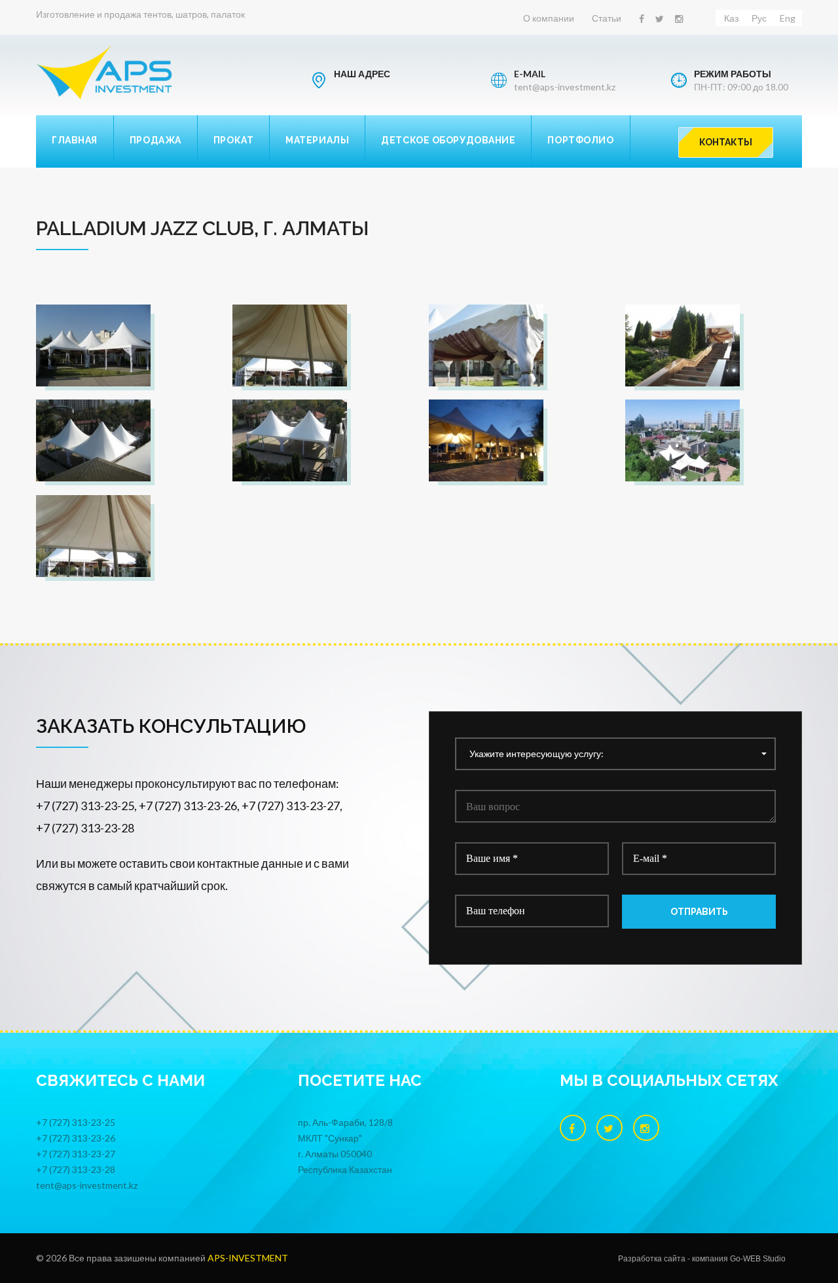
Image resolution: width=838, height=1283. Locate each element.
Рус (759, 18)
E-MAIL (529, 73)
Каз (731, 18)
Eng (787, 18)
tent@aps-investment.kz (564, 86)
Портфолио (580, 140)
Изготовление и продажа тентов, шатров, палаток (140, 14)
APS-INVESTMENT (248, 1257)
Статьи (606, 18)
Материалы (317, 140)
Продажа (155, 140)
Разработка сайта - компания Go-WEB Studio (702, 1258)
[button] (615, 753)
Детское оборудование (448, 140)
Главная (75, 140)
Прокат (233, 140)
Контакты (725, 142)
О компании (548, 18)
